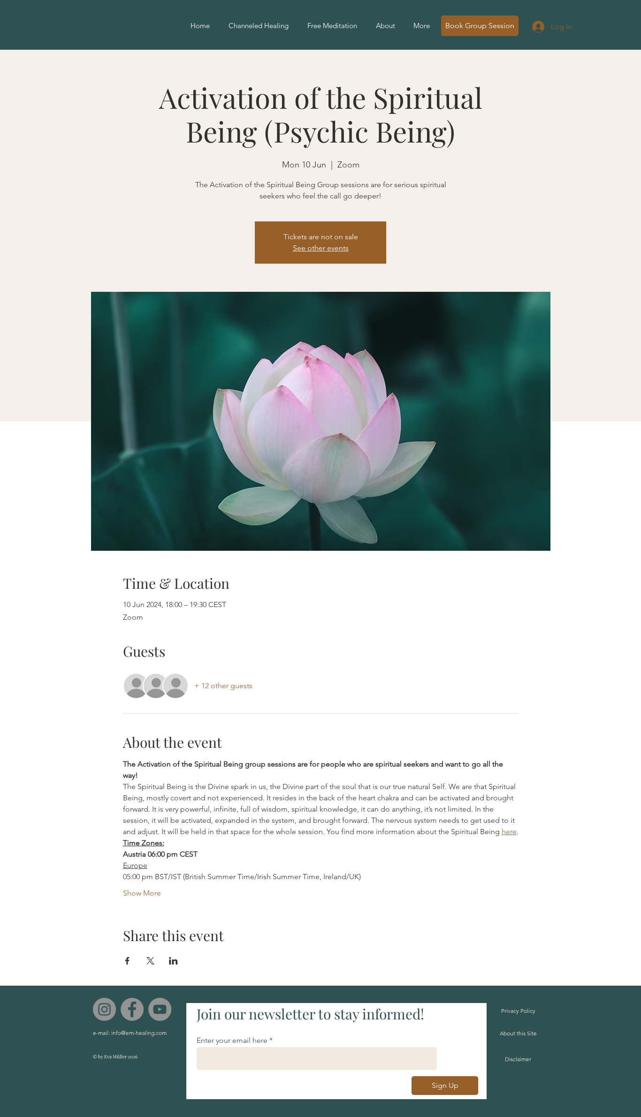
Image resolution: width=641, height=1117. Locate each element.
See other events (321, 247)
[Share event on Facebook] (127, 961)
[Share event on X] (150, 961)
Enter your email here (232, 1040)
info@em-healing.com (139, 1032)
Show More (142, 893)
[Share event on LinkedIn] (173, 961)
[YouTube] (159, 1009)
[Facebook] (132, 1009)
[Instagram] (104, 1009)
